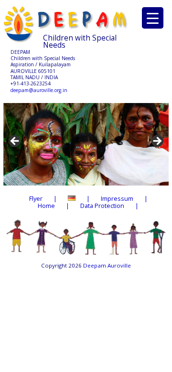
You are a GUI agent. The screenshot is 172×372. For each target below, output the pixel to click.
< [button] (15, 141)
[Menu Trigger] (152, 18)
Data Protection (102, 205)
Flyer (36, 198)
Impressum (117, 198)
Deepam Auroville (107, 265)
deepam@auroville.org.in (39, 90)
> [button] (157, 141)
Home (46, 205)
